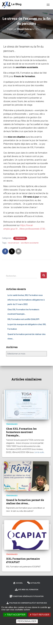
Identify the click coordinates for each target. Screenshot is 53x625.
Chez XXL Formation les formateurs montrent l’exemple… (21, 432)
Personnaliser (27, 621)
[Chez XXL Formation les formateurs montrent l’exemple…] (26, 405)
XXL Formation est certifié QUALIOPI (23, 319)
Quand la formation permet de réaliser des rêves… (25, 501)
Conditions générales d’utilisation (28, 596)
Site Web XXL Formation (28, 590)
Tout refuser (40, 615)
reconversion (13, 243)
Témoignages (20, 238)
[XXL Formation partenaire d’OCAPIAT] (26, 535)
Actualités (35, 583)
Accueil (19, 583)
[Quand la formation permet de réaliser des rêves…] (26, 476)
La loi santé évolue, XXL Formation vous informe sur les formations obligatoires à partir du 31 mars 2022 (26, 299)
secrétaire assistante (29, 243)
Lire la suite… (39, 452)
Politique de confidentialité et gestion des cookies (28, 604)
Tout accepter (15, 615)
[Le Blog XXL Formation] (13, 4)
